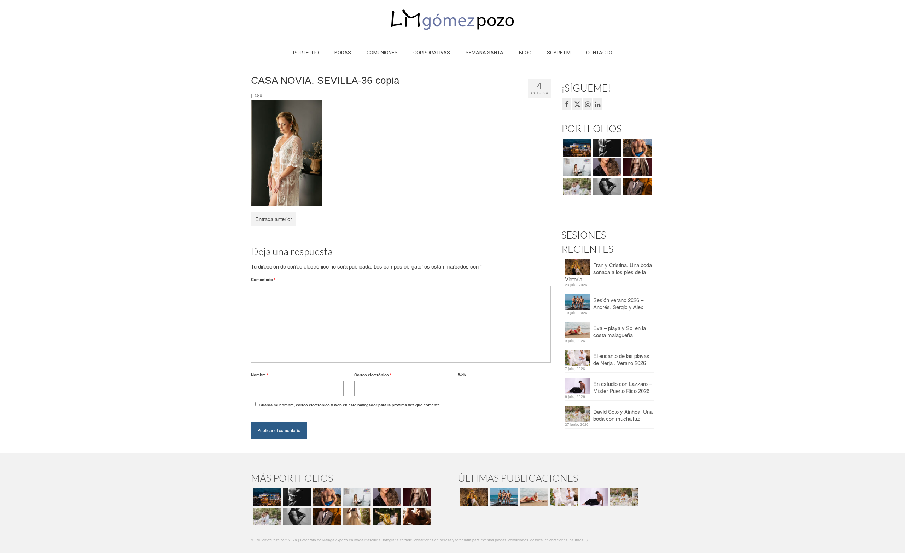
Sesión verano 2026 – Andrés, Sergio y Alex (618, 303)
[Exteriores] (636, 186)
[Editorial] (386, 516)
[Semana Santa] (576, 148)
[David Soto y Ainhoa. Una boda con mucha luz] (623, 497)
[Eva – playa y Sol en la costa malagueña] (533, 497)
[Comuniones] (356, 516)
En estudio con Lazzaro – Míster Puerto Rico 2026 (622, 387)
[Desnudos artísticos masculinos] (636, 167)
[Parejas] (416, 516)
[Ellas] (606, 167)
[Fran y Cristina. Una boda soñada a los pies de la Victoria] (473, 497)
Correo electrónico (372, 374)
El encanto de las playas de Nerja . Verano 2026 (621, 359)
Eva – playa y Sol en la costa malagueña (619, 331)
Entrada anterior (273, 219)
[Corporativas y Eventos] (576, 167)
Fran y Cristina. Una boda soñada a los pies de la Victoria (608, 272)
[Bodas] (576, 186)
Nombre (259, 374)
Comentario (263, 279)
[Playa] (636, 148)
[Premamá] (606, 148)
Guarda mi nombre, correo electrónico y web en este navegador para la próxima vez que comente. (350, 404)
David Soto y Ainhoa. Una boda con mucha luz (623, 415)
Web (462, 374)
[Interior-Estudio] (606, 186)
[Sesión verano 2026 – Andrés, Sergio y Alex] (503, 497)
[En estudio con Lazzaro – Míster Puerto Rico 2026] (593, 497)
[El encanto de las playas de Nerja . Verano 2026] (563, 497)
